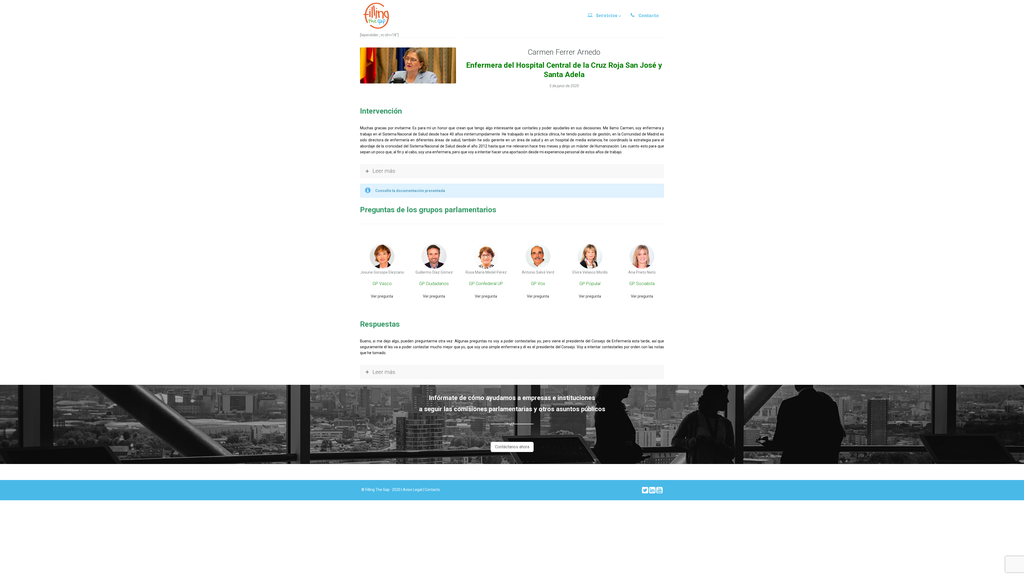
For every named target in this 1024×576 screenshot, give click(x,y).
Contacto (432, 489)
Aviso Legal (413, 489)
